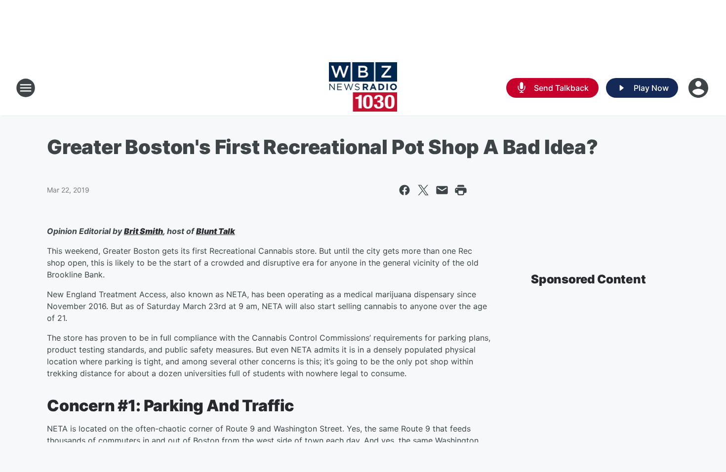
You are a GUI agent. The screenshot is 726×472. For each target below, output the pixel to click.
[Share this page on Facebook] (404, 190)
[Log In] (699, 88)
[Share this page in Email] (442, 190)
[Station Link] (363, 88)
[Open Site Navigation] (26, 88)
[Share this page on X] (423, 190)
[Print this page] (461, 190)
